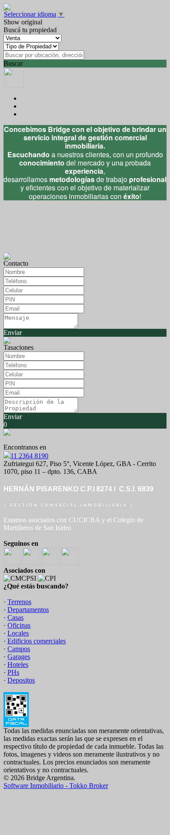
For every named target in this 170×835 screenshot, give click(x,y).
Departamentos (28, 609)
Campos (18, 648)
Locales (18, 633)
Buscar (13, 63)
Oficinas (19, 625)
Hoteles (17, 664)
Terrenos (19, 601)
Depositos (21, 680)
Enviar (12, 332)
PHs (13, 672)
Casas (15, 617)
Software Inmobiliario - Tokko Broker (55, 785)
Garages (18, 656)
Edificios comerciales (36, 641)
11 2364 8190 (29, 456)
